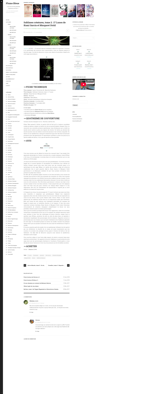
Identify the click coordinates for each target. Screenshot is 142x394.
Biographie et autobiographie (14, 114)
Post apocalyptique (12, 210)
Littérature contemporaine (13, 183)
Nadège (9, 45)
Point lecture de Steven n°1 (32, 277)
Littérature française (12, 187)
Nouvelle (9, 198)
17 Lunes (29, 255)
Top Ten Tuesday (11, 249)
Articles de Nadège (12, 101)
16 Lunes (33, 115)
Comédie (9, 128)
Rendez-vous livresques (11, 72)
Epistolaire (10, 150)
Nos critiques (9, 65)
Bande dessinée (11, 108)
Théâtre (9, 241)
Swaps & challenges (10, 74)
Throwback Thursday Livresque (14, 247)
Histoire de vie (11, 163)
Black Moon (51, 113)
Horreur (9, 167)
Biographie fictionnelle (12, 116)
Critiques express (11, 139)
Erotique (9, 152)
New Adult (10, 196)
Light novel (10, 176)
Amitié (9, 94)
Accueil (7, 19)
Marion (9, 34)
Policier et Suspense (12, 207)
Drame (9, 145)
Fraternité (10, 161)
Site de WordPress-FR (76, 121)
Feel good (10, 159)
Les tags (8, 76)
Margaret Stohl (39, 111)
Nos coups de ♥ (9, 67)
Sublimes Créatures (41, 258)
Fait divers (10, 154)
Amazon (31, 249)
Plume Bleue (12, 3)
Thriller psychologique (12, 245)
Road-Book (10, 214)
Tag (8, 236)
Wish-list (10, 252)
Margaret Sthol (27, 258)
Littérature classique (12, 181)
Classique (10, 125)
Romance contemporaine (13, 225)
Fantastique (10, 156)
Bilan (9, 112)
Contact (8, 85)
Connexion (74, 114)
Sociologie (10, 229)
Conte (9, 132)
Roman (9, 216)
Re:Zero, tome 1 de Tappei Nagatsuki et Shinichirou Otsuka (41, 289)
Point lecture (10, 205)
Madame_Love (34, 301)
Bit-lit (9, 119)
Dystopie (9, 148)
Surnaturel (10, 232)
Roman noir (10, 221)
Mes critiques (13, 30)
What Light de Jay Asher (31, 286)
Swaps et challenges (12, 234)
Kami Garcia (38, 109)
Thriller (9, 243)
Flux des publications (76, 116)
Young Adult (10, 254)
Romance (10, 223)
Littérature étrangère (12, 185)
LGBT (9, 174)
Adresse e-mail (75, 99)
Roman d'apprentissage (13, 218)
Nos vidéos (8, 70)
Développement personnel (13, 143)
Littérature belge (11, 179)
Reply (32, 312)
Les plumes (8, 22)
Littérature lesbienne (12, 192)
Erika (9, 24)
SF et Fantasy (10, 227)
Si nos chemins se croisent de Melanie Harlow (37, 283)
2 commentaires (38, 32)
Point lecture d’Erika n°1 (31, 280)
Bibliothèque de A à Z (12, 110)
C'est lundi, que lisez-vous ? (14, 121)
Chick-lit (9, 123)
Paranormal (10, 201)
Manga (9, 194)
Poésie (9, 203)
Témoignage (10, 238)
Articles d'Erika (11, 97)
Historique (10, 165)
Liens (7, 83)
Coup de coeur (11, 136)
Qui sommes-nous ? (10, 79)
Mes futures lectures (13, 27)
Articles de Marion (11, 99)
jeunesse (42, 255)
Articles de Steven (11, 103)
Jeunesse (10, 172)
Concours (8, 81)
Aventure (9, 105)
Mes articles (13, 32)
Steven (9, 55)
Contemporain (11, 134)
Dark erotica (10, 141)
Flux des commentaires (77, 118)
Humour (9, 170)
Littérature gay (11, 190)
